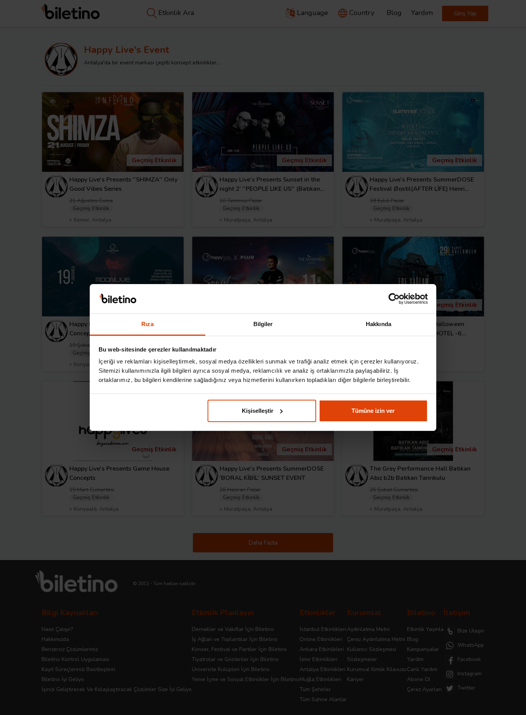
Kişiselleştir (257, 410)
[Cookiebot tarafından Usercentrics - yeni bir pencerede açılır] (394, 299)
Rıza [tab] (147, 324)
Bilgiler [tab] (263, 324)
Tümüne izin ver (373, 410)
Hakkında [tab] (378, 324)
